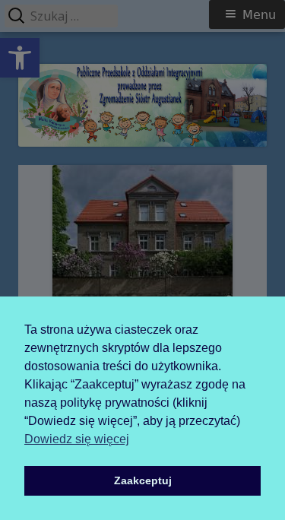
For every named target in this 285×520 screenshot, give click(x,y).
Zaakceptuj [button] (143, 480)
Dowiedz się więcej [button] (76, 439)
